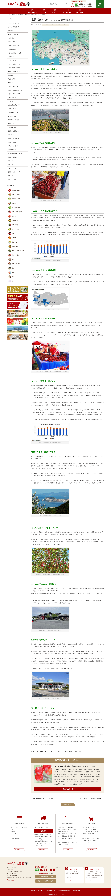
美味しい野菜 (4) (12, 157)
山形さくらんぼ (46, 24)
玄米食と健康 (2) (12, 142)
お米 (13, 259)
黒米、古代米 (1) (12, 179)
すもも (14, 216)
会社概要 (33, 890)
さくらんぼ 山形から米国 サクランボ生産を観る (91, 798)
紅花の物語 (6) (12, 149)
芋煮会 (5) (10, 160)
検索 (66, 4)
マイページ (83, 1)
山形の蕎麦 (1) (12, 108)
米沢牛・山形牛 (16, 255)
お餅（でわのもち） (17, 263)
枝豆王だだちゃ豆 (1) (13, 138)
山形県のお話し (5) (13, 112)
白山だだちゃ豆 (16, 207)
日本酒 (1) (11, 101)
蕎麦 (13, 268)
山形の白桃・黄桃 (17, 211)
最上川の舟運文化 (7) (13, 131)
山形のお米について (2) (14, 94)
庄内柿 (14, 237)
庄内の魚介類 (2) (12, 116)
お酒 (13, 272)
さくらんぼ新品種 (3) (13, 27)
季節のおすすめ (16, 190)
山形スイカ (15, 203)
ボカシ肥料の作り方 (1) (14, 67)
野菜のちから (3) (12, 168)
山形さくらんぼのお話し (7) (15, 90)
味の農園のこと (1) (13, 75)
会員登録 (75, 1)
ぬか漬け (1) (11, 30)
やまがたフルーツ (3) (13, 41)
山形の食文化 (65, 24)
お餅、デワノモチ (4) (13, 23)
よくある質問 (41, 890)
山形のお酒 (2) (12, 97)
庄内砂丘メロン (16, 198)
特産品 (14, 276)
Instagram (11, 880)
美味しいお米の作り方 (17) (15, 153)
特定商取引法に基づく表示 (63, 890)
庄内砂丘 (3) (11, 123)
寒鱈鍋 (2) (10, 82)
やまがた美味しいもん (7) (15, 53)
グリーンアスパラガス (18, 250)
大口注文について (51, 890)
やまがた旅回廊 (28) (13, 45)
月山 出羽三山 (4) (13, 134)
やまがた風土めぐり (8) (14, 64)
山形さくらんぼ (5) (13, 86)
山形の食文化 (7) (13, 49)
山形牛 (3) (11, 56)
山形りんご (15, 233)
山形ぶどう (15, 224)
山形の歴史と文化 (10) (14, 105)
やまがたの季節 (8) (13, 34)
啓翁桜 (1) (11, 38)
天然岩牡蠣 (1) (12, 79)
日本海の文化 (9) (12, 127)
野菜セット (15, 246)
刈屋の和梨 (15, 220)
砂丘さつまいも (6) (13, 146)
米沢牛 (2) (13, 60)
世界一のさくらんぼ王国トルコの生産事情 (43, 798)
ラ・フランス (15, 229)
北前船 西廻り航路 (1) (13, 71)
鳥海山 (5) (10, 175)
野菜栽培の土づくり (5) (14, 172)
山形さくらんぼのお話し (56, 24)
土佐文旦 (14, 242)
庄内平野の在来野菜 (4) (14, 120)
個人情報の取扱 (76, 890)
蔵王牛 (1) (10, 164)
